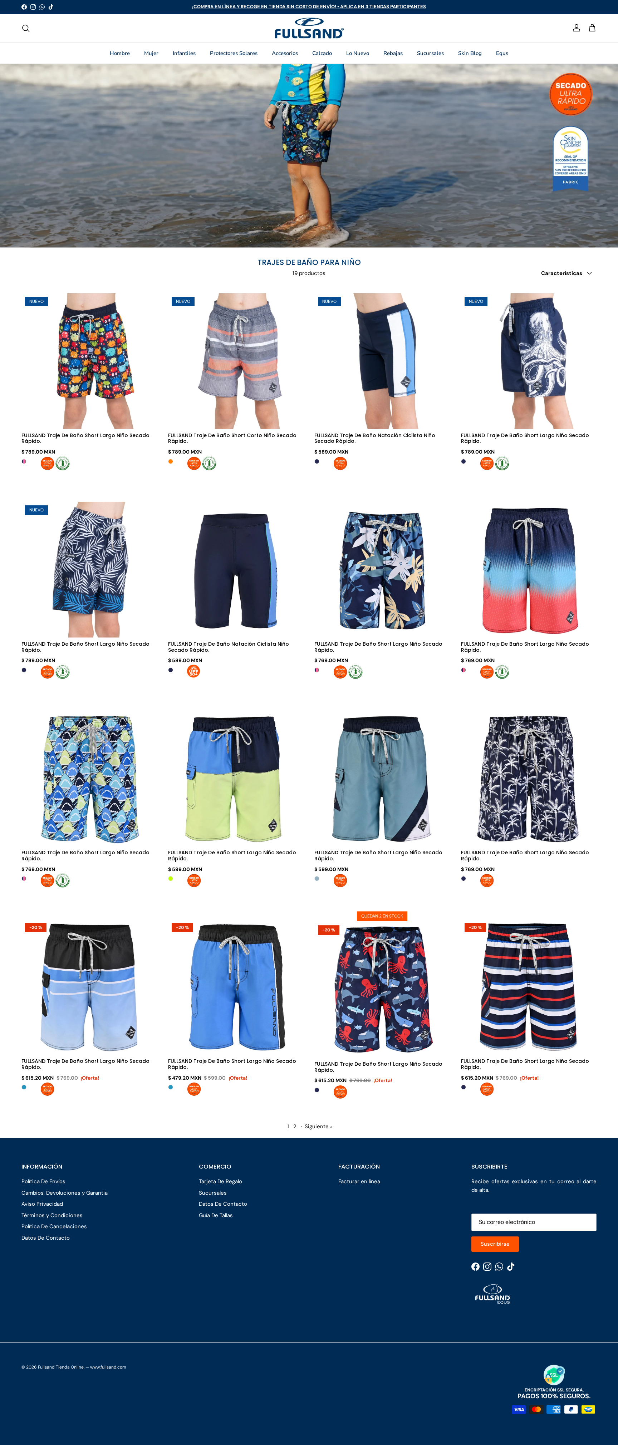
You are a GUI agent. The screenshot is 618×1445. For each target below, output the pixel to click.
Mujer (151, 53)
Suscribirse (495, 1244)
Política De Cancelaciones (54, 1226)
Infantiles (184, 53)
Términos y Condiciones (52, 1215)
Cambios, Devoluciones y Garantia (64, 1192)
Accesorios (285, 53)
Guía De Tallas (216, 1215)
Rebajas (393, 53)
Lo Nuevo (357, 53)
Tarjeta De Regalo (220, 1181)
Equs (502, 53)
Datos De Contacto (45, 1237)
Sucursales (430, 53)
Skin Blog (470, 53)
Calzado (322, 53)
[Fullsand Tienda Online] (309, 28)
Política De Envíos (43, 1181)
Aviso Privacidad (42, 1204)
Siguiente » (319, 1126)
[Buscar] (25, 28)
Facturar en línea (359, 1181)
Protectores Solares (234, 53)
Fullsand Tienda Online (61, 1367)
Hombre (120, 53)
